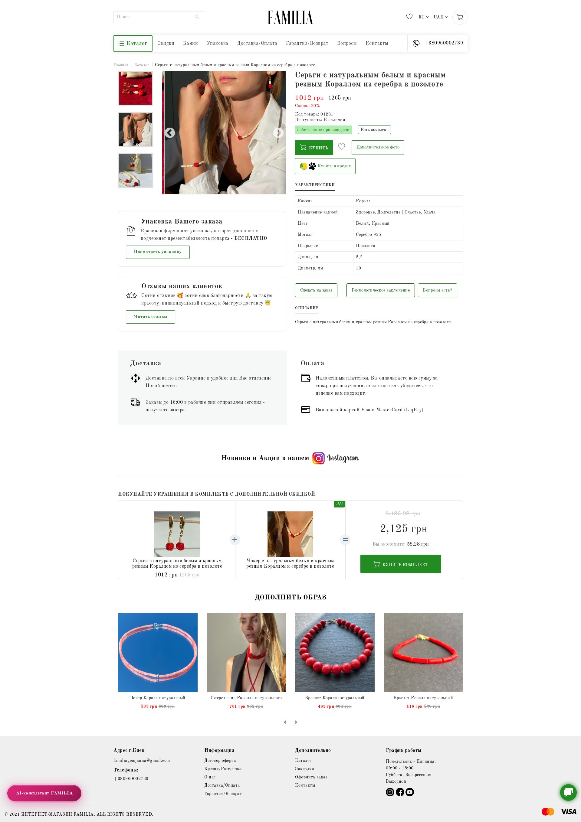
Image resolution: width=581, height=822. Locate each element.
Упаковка (217, 43)
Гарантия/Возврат (307, 43)
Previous (170, 133)
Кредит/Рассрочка (222, 769)
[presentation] (285, 721)
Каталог (136, 43)
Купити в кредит (333, 166)
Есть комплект (374, 130)
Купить (318, 148)
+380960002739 (131, 779)
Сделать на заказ (316, 290)
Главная (121, 65)
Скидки (165, 43)
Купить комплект (404, 565)
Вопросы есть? (437, 290)
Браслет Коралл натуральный (335, 698)
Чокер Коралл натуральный (157, 698)
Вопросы (347, 43)
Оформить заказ (311, 777)
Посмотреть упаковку (158, 252)
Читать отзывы (150, 317)
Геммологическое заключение (381, 290)
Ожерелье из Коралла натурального (246, 698)
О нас (210, 777)
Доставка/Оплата (257, 43)
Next (278, 133)
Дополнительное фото (377, 147)
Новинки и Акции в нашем (265, 458)
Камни (190, 43)
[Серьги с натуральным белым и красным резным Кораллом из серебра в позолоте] (135, 88)
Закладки (304, 769)
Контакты (377, 43)
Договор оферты (220, 760)
